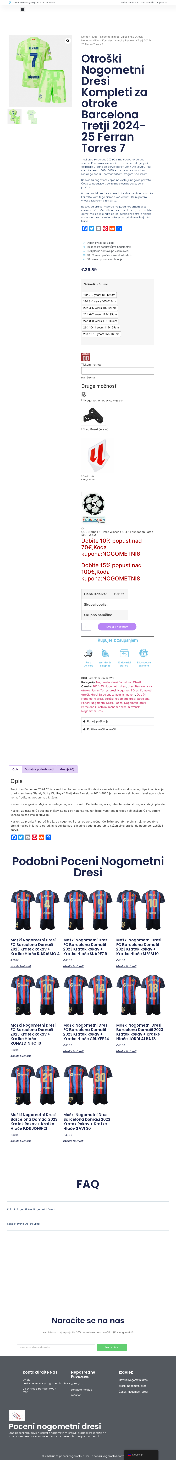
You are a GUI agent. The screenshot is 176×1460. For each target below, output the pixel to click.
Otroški (137, 682)
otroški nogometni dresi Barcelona (126, 698)
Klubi (95, 36)
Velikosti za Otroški (96, 284)
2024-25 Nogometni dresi (109, 686)
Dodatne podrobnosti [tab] (39, 769)
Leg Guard (96, 429)
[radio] (99, 295)
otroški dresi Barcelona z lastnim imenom (108, 694)
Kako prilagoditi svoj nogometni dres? (31, 1209)
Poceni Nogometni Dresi (97, 702)
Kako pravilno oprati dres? (24, 1224)
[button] (22, 9)
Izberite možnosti (20, 966)
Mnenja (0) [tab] (66, 769)
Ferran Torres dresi (103, 690)
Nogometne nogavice (103, 400)
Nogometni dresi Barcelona (116, 36)
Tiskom (91, 364)
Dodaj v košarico (117, 626)
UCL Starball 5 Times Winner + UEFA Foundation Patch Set (117, 533)
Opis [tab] (15, 769)
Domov (85, 36)
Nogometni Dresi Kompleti (134, 690)
